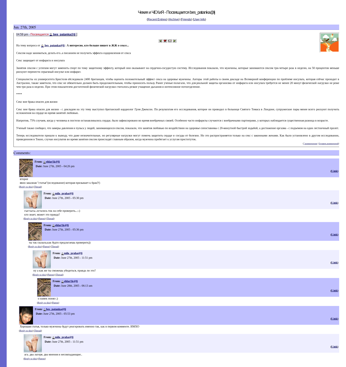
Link (334, 171)
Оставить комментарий (328, 143)
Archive (174, 19)
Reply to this (26, 186)
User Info (199, 19)
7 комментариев (310, 143)
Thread (37, 186)
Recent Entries (157, 19)
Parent (42, 218)
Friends (186, 19)
